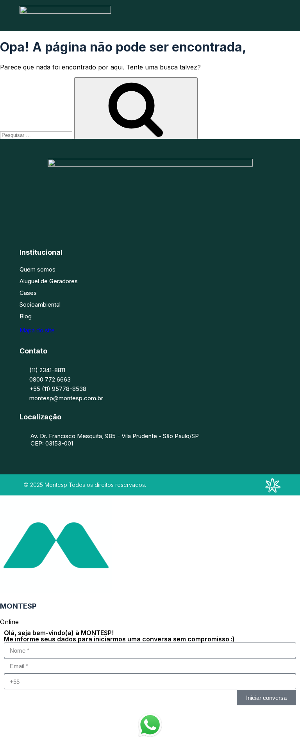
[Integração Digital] (272, 490)
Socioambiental (40, 304)
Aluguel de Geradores (49, 281)
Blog (26, 316)
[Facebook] (115, 216)
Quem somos (37, 269)
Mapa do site (37, 330)
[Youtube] (185, 216)
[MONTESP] (65, 11)
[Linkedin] (161, 216)
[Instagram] (138, 216)
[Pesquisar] (136, 108)
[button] (277, 15)
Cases (28, 292)
